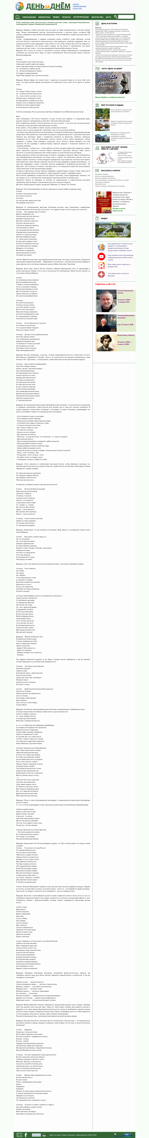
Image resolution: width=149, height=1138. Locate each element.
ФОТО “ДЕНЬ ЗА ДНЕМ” (112, 69)
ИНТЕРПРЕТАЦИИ (81, 17)
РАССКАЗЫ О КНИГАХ (110, 170)
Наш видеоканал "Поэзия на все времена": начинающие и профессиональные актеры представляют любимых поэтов (120, 247)
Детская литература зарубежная (104, 176)
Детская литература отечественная (105, 178)
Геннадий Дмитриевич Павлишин (126, 316)
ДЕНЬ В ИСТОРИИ (109, 23)
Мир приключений (100, 184)
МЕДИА (56, 17)
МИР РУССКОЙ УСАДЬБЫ (112, 105)
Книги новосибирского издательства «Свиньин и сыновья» (112, 180)
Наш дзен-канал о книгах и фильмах (118, 274)
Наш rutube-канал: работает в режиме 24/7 (119, 265)
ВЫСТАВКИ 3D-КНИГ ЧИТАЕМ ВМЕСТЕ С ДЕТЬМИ (114, 148)
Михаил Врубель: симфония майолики (110, 97)
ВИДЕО (104, 218)
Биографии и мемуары (101, 174)
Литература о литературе (102, 182)
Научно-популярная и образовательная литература (110, 186)
